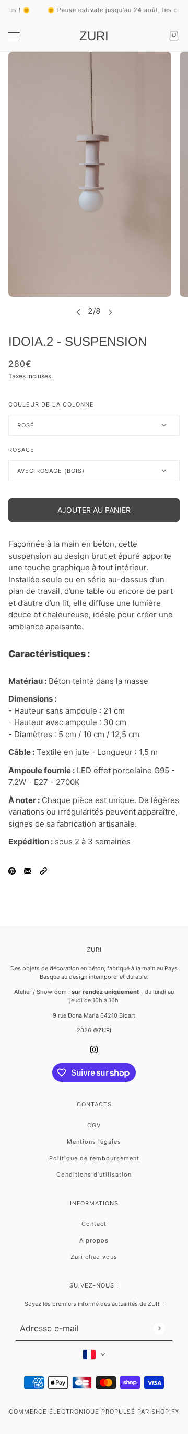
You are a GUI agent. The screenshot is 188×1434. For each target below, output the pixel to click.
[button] (43, 871)
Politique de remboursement (94, 1158)
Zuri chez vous (94, 1256)
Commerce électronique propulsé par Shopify (94, 1411)
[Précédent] (78, 311)
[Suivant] (110, 311)
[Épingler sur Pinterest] (12, 871)
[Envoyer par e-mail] (28, 871)
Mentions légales (94, 1141)
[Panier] (174, 36)
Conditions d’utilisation (94, 1174)
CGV (94, 1125)
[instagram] (94, 1049)
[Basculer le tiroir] (14, 35)
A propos (94, 1240)
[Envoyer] (159, 1329)
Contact (94, 1223)
